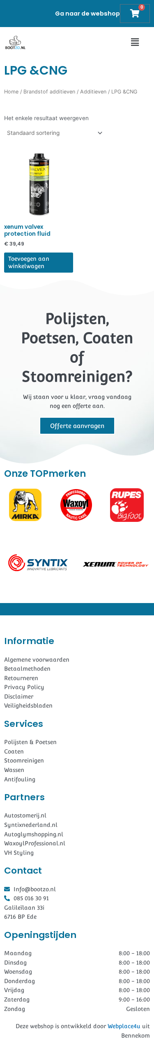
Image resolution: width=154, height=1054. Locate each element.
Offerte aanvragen (77, 425)
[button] (135, 42)
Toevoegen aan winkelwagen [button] (28, 262)
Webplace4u (124, 1026)
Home (11, 92)
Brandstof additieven (49, 92)
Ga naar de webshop (87, 13)
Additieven (93, 92)
